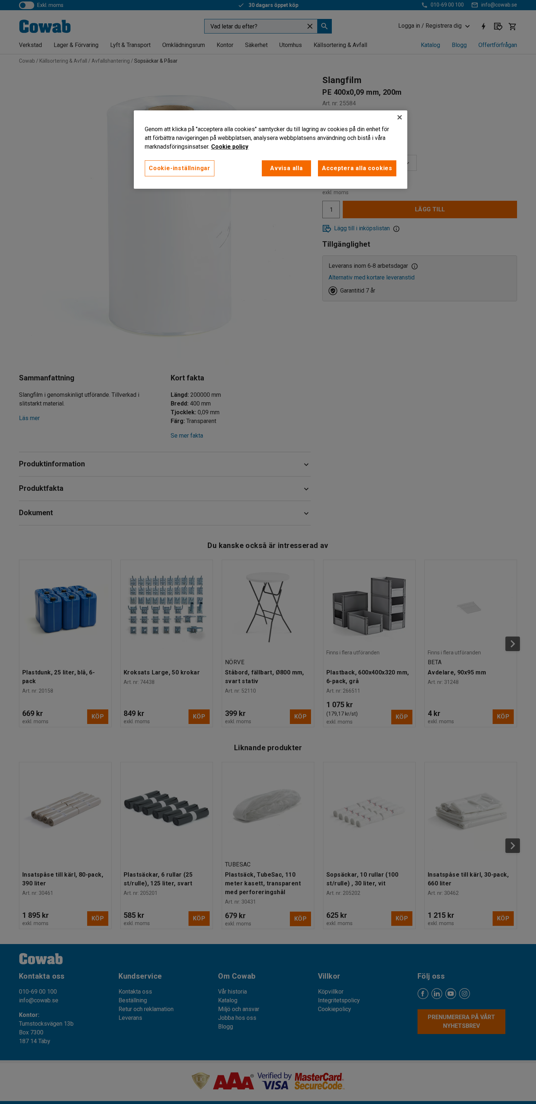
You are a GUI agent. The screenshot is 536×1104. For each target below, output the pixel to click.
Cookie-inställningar (179, 168)
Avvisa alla (286, 168)
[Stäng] (399, 117)
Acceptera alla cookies (357, 168)
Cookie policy (229, 146)
